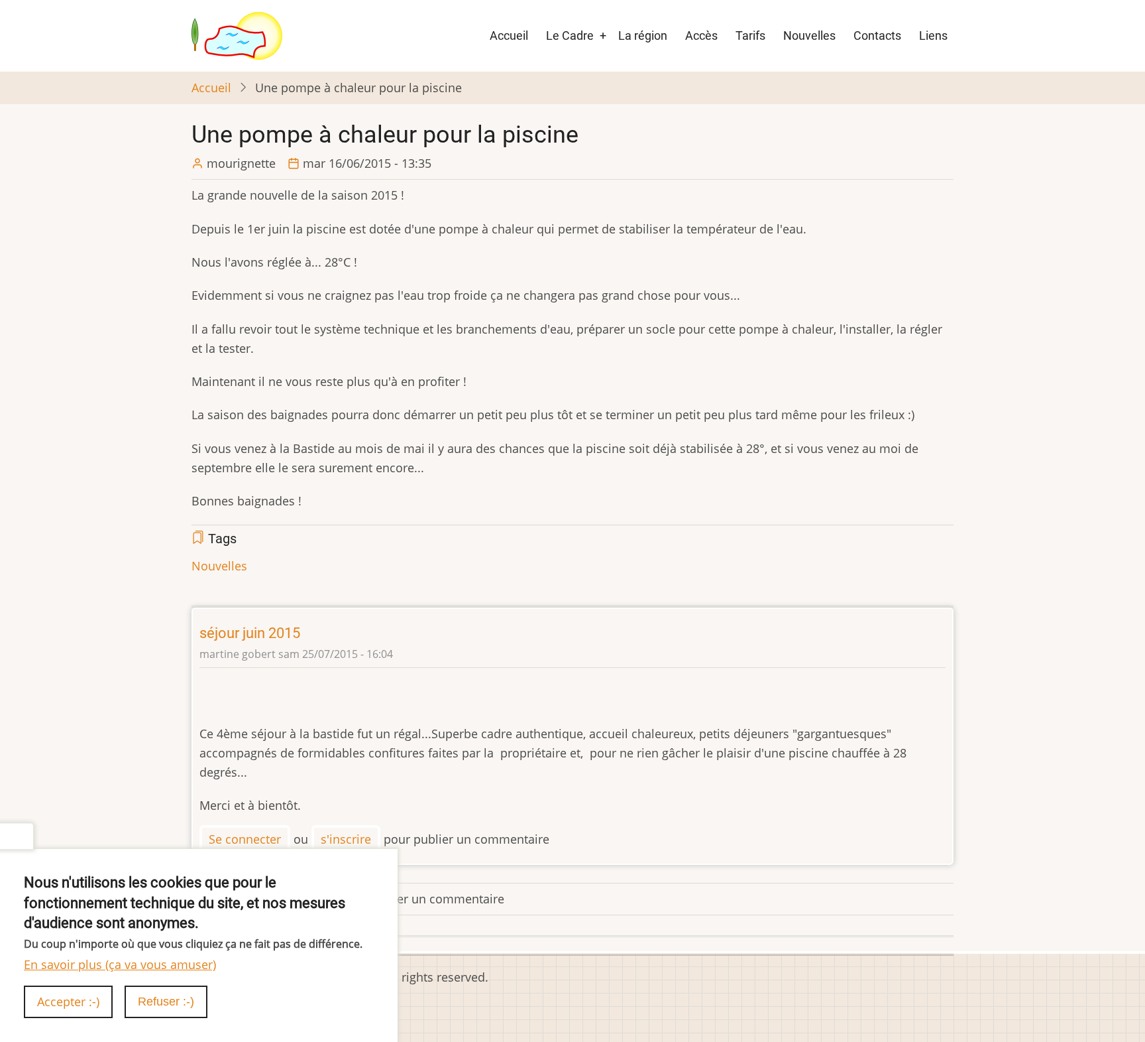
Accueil (509, 35)
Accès (701, 35)
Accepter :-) (68, 1001)
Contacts (877, 35)
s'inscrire (346, 839)
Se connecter (245, 839)
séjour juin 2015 (249, 633)
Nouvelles (809, 35)
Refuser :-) (166, 1001)
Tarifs (750, 35)
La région (642, 35)
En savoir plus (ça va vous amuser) (120, 964)
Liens (933, 35)
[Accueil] (236, 34)
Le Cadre (570, 35)
